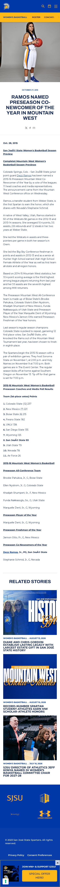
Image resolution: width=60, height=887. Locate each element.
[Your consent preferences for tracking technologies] (6, 881)
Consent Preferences (39, 855)
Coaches (49, 17)
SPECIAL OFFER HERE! (43, 875)
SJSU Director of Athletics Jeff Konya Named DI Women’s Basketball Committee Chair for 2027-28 (29, 771)
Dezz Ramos (24, 175)
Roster (36, 17)
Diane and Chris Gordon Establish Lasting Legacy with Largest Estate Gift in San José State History (28, 646)
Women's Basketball (15, 638)
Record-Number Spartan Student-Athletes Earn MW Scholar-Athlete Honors (25, 709)
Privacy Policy (16, 855)
